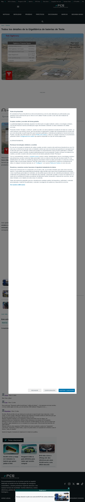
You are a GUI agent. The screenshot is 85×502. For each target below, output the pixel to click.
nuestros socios (34, 156)
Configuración (50, 390)
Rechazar (34, 390)
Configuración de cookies (27, 136)
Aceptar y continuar (67, 390)
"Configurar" (39, 163)
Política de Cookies (41, 134)
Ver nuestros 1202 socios (17, 184)
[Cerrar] (69, 488)
